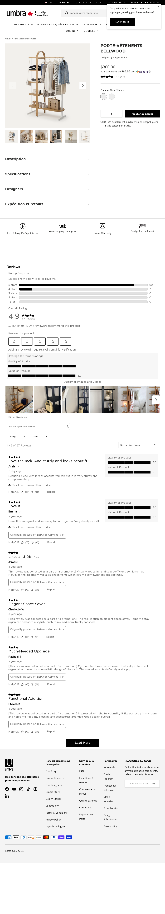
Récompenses (116, 2)
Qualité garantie (88, 800)
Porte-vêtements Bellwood (25, 39)
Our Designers (54, 785)
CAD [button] (50, 2)
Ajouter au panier (142, 113)
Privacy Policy (53, 819)
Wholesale (109, 767)
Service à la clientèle (145, 2)
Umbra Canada (17, 851)
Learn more (123, 21)
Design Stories (53, 798)
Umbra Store (53, 791)
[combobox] (93, 13)
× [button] (159, 7)
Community (52, 805)
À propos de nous (91, 2)
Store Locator (111, 808)
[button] (130, 71)
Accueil (8, 39)
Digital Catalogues (55, 826)
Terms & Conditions (57, 812)
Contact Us (85, 807)
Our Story (51, 771)
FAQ (81, 771)
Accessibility (110, 826)
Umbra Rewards (54, 778)
